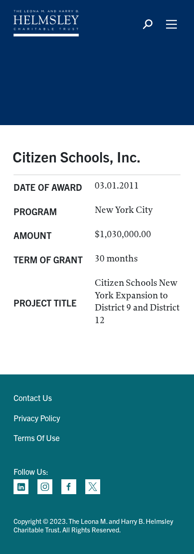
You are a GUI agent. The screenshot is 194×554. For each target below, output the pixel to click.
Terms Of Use (37, 437)
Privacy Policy (37, 418)
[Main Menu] (171, 24)
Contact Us (33, 397)
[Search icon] (147, 24)
